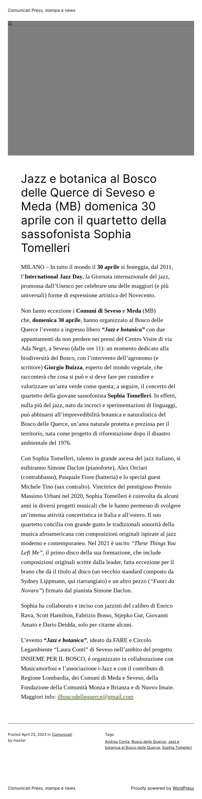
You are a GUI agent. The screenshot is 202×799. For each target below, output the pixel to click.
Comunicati (62, 734)
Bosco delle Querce (149, 741)
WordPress (183, 788)
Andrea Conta (117, 741)
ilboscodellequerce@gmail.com (95, 696)
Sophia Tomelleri (177, 747)
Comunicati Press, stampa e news (41, 10)
